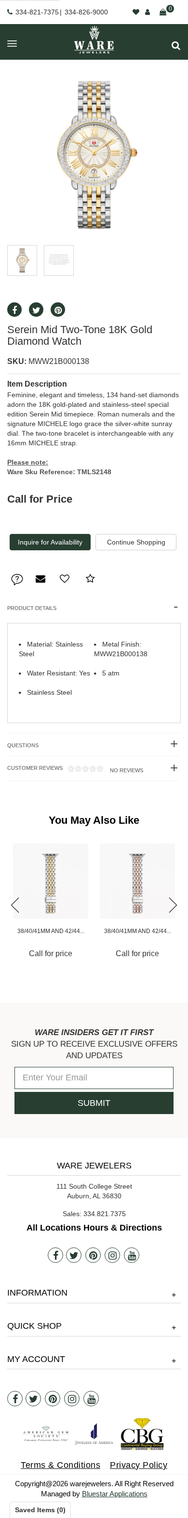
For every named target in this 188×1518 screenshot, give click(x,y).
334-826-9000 (86, 12)
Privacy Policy (138, 1465)
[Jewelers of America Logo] (94, 1434)
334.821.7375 (104, 1214)
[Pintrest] (58, 309)
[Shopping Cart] (163, 12)
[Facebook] (14, 309)
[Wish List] (136, 12)
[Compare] (90, 579)
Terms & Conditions (60, 1465)
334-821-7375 (37, 12)
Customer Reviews (75, 769)
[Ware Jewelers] (94, 39)
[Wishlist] (65, 579)
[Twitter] (36, 309)
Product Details (31, 608)
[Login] (147, 12)
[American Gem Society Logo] (46, 1434)
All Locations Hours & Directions (94, 1228)
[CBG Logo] (142, 1434)
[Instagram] (112, 1255)
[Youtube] (131, 1255)
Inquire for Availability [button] (50, 542)
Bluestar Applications (115, 1494)
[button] (176, 45)
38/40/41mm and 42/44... (50, 931)
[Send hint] (40, 579)
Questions (23, 745)
